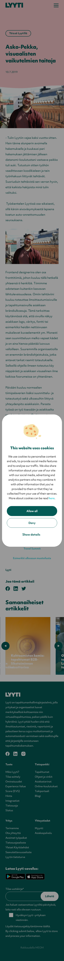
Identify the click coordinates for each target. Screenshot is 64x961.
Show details (31, 534)
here (52, 498)
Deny (32, 523)
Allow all (31, 511)
